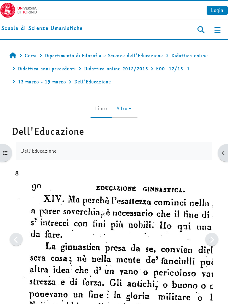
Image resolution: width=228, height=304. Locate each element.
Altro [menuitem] (121, 108)
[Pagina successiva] (211, 239)
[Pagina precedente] (16, 239)
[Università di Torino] (18, 9)
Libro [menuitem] (101, 108)
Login (217, 10)
